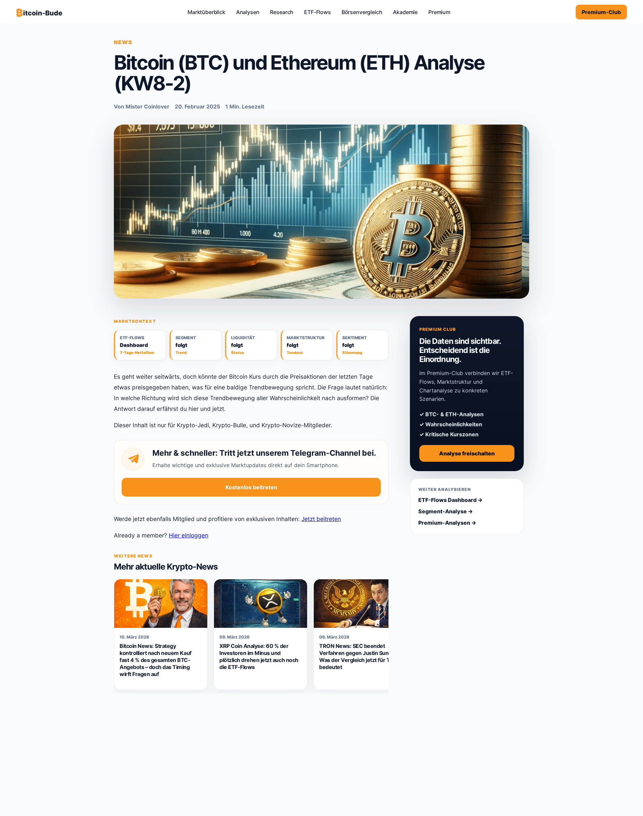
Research (281, 12)
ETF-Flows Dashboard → (450, 500)
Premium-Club (601, 12)
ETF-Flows (317, 12)
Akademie (405, 12)
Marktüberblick (206, 12)
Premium (439, 12)
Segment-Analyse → (445, 511)
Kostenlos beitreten (251, 487)
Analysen (248, 12)
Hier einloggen (188, 535)
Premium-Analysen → (447, 522)
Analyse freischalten (467, 453)
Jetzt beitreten (321, 518)
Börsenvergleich (362, 12)
